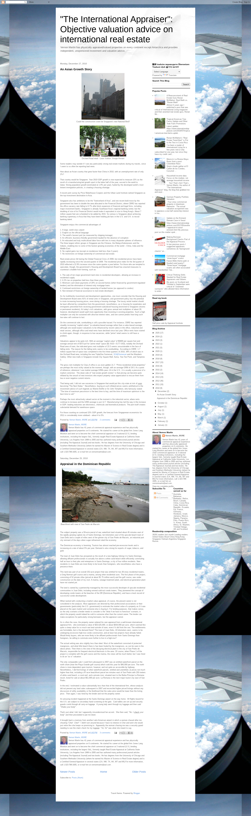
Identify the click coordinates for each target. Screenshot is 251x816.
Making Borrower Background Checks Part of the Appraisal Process (178, 239)
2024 (157, 336)
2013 (157, 377)
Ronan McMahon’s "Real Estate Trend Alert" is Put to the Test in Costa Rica (177, 140)
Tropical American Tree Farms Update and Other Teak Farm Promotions (177, 121)
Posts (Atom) (77, 778)
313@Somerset (120, 354)
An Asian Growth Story (76, 69)
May (160, 414)
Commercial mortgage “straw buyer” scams (176, 257)
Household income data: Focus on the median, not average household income (178, 178)
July (160, 410)
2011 (157, 384)
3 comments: (105, 733)
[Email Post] (115, 420)
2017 (157, 362)
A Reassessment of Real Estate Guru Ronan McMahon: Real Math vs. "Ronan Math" (177, 98)
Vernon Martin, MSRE (175, 436)
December (162, 391)
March (161, 418)
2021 (157, 348)
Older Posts (139, 771)
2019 (157, 355)
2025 (157, 333)
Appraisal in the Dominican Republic (85, 464)
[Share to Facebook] (129, 420)
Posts (158, 493)
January (161, 425)
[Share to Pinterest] (131, 420)
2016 (157, 366)
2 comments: (105, 420)
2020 (157, 351)
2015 (157, 370)
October (161, 403)
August (161, 406)
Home (103, 771)
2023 (157, 340)
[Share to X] (126, 420)
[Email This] (120, 420)
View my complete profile (163, 486)
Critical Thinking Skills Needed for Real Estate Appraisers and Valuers (176, 277)
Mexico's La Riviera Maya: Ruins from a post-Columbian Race (178, 161)
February (162, 421)
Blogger (136, 793)
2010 (157, 388)
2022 (157, 344)
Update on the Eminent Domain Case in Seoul (176, 219)
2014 (157, 373)
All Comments (162, 498)
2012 (157, 381)
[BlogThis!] (123, 420)
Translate (172, 75)
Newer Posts (67, 771)
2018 (157, 359)
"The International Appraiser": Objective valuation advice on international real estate (116, 29)
